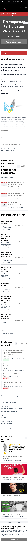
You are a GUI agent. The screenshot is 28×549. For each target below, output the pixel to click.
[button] (5, 130)
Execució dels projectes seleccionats (11, 144)
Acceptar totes (14, 539)
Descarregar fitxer (19, 225)
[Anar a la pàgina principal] (10, 9)
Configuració (14, 546)
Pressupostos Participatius (8, 13)
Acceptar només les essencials (14, 542)
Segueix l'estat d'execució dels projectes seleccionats (14, 41)
